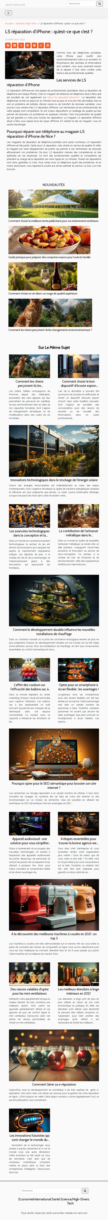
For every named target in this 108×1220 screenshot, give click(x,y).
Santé (56, 1199)
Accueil (9, 23)
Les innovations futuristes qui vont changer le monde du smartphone (30, 1140)
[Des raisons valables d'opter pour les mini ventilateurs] (29, 974)
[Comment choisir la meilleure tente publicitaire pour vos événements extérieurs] (53, 204)
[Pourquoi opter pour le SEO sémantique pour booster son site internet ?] (54, 754)
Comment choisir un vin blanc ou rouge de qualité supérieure (42, 293)
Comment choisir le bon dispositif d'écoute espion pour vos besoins (78, 385)
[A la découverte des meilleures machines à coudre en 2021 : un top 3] (54, 904)
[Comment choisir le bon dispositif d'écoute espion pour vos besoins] (78, 366)
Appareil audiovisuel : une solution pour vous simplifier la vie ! (29, 843)
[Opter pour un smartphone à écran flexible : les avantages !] (78, 669)
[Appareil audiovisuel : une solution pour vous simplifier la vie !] (29, 823)
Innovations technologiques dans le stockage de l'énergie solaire (54, 480)
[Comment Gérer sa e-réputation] (54, 1055)
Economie (25, 1199)
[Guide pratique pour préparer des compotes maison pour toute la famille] (49, 240)
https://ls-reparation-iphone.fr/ (63, 97)
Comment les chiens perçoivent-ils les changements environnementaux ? (50, 330)
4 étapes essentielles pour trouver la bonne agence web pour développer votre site (78, 843)
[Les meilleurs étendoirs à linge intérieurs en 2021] (78, 974)
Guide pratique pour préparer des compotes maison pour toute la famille (49, 257)
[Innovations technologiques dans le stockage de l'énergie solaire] (54, 450)
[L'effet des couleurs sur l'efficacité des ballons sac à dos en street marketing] (29, 669)
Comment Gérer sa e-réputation (54, 1084)
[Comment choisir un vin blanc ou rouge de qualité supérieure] (42, 276)
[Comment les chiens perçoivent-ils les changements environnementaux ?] (50, 313)
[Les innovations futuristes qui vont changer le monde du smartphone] (29, 1120)
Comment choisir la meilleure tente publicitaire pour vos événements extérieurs (53, 221)
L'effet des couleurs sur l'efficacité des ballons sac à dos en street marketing (30, 689)
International (42, 1199)
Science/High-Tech (26, 23)
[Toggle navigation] (8, 12)
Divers (84, 1199)
